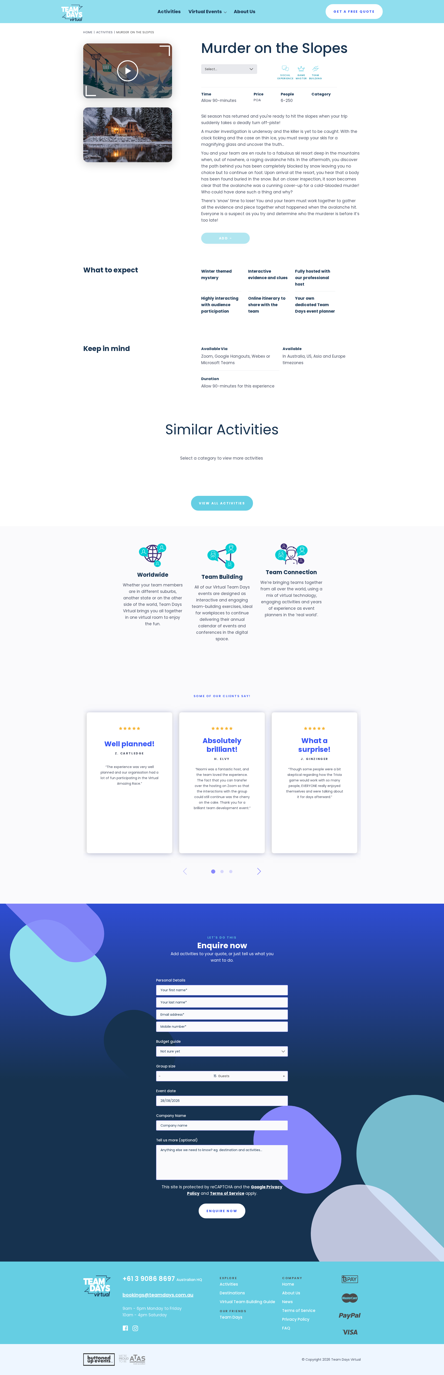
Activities (169, 11)
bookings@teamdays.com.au (158, 1295)
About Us (244, 11)
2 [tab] (222, 871)
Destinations (232, 1293)
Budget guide (168, 1041)
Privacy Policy (295, 1319)
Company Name (171, 1115)
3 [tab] (230, 871)
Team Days (231, 1317)
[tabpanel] (129, 782)
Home (88, 32)
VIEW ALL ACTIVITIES (222, 503)
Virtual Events (205, 11)
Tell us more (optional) (177, 1140)
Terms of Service (298, 1310)
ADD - (225, 238)
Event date (166, 1090)
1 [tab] (213, 871)
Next (259, 871)
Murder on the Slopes (135, 32)
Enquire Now (222, 1211)
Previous (185, 871)
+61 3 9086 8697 (162, 1279)
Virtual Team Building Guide (247, 1302)
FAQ (286, 1328)
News (287, 1302)
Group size (165, 1066)
